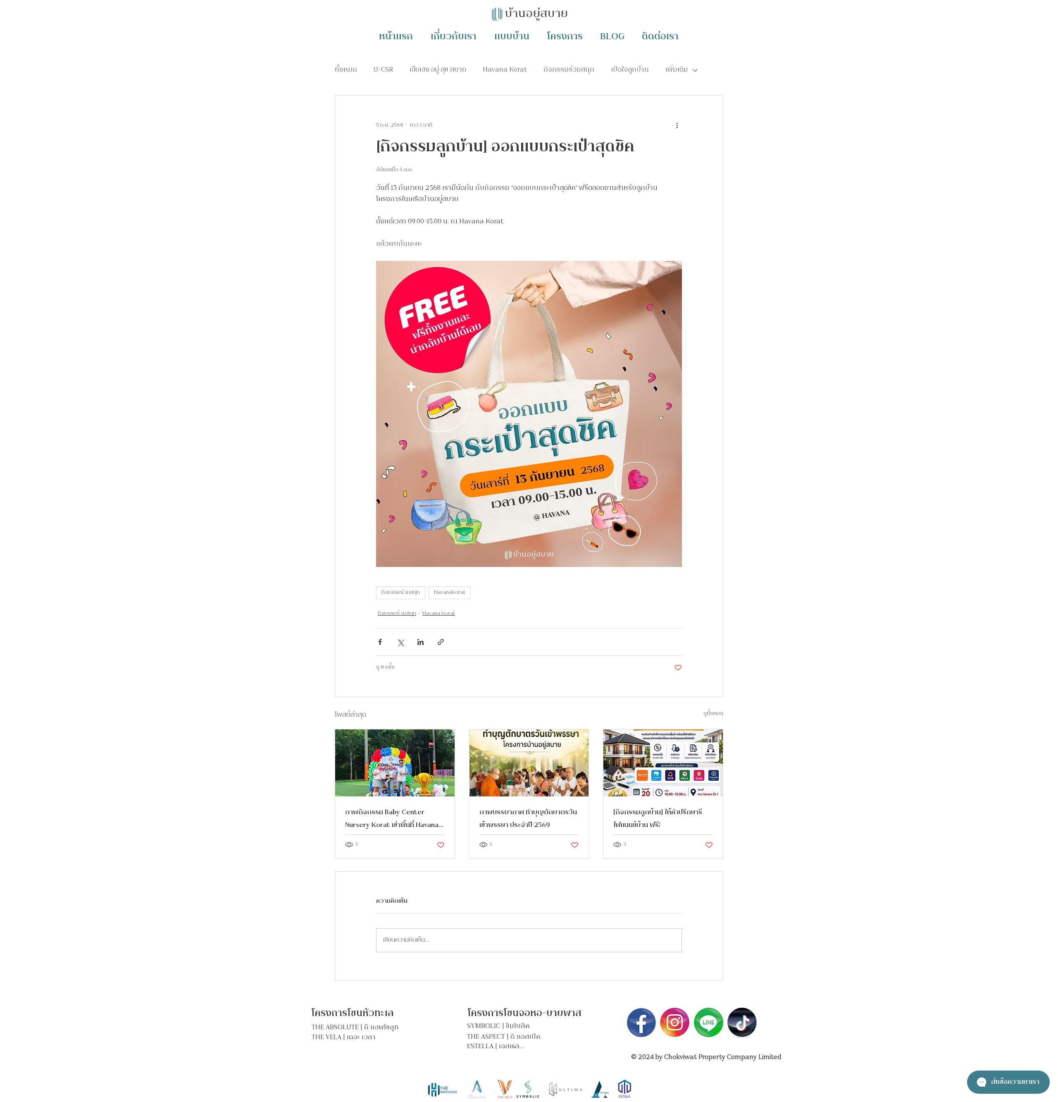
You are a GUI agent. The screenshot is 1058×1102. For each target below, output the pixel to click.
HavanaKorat (449, 593)
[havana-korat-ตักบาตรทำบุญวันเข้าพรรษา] (529, 762)
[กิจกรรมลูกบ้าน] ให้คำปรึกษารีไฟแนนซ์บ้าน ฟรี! (657, 819)
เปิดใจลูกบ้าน (630, 70)
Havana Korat (505, 70)
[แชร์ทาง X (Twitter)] (400, 642)
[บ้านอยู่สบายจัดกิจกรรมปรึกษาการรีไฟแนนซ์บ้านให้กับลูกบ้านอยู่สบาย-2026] (663, 762)
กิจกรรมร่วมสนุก (568, 70)
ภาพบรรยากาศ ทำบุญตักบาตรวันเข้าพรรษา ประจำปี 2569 (528, 819)
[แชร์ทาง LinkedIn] (420, 642)
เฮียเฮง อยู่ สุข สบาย (438, 70)
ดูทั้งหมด (713, 714)
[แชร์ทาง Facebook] (380, 642)
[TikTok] (742, 1022)
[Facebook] (641, 1022)
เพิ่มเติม (676, 70)
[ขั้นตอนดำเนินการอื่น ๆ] (677, 125)
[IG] (675, 1022)
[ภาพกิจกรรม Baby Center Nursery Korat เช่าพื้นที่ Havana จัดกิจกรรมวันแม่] (395, 762)
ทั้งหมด (346, 70)
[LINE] (708, 1022)
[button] (612, 36)
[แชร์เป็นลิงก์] (441, 642)
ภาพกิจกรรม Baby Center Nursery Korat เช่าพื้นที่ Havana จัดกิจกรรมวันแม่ (391, 819)
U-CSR (383, 70)
